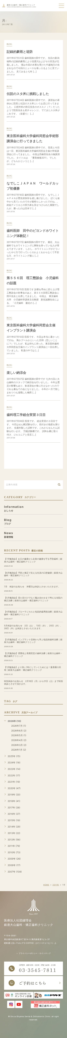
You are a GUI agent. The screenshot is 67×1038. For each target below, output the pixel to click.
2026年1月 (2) (18, 749)
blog (9, 44)
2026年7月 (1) (18, 725)
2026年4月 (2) (18, 740)
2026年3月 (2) (18, 745)
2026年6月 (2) (18, 730)
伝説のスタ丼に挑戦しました (28, 94)
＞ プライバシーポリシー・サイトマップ (33, 953)
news (8, 534)
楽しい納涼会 (16, 373)
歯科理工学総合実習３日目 (26, 415)
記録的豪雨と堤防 (20, 52)
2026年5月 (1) (18, 735)
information (14, 508)
